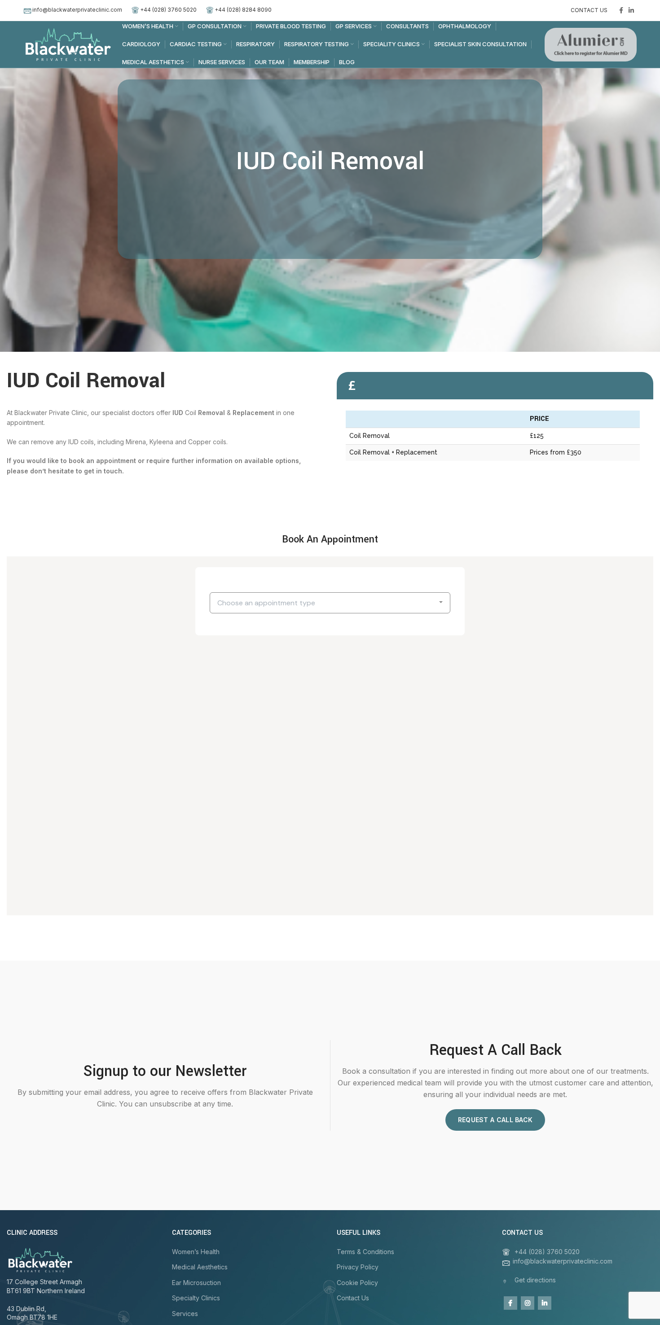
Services (185, 1313)
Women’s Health (196, 1251)
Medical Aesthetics (200, 1267)
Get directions (535, 1280)
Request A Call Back (495, 1120)
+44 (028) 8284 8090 (243, 9)
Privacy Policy (357, 1267)
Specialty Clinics (196, 1298)
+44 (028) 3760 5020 (168, 9)
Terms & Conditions (365, 1251)
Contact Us (353, 1298)
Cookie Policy (357, 1282)
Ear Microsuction (196, 1282)
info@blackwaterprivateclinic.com (77, 9)
